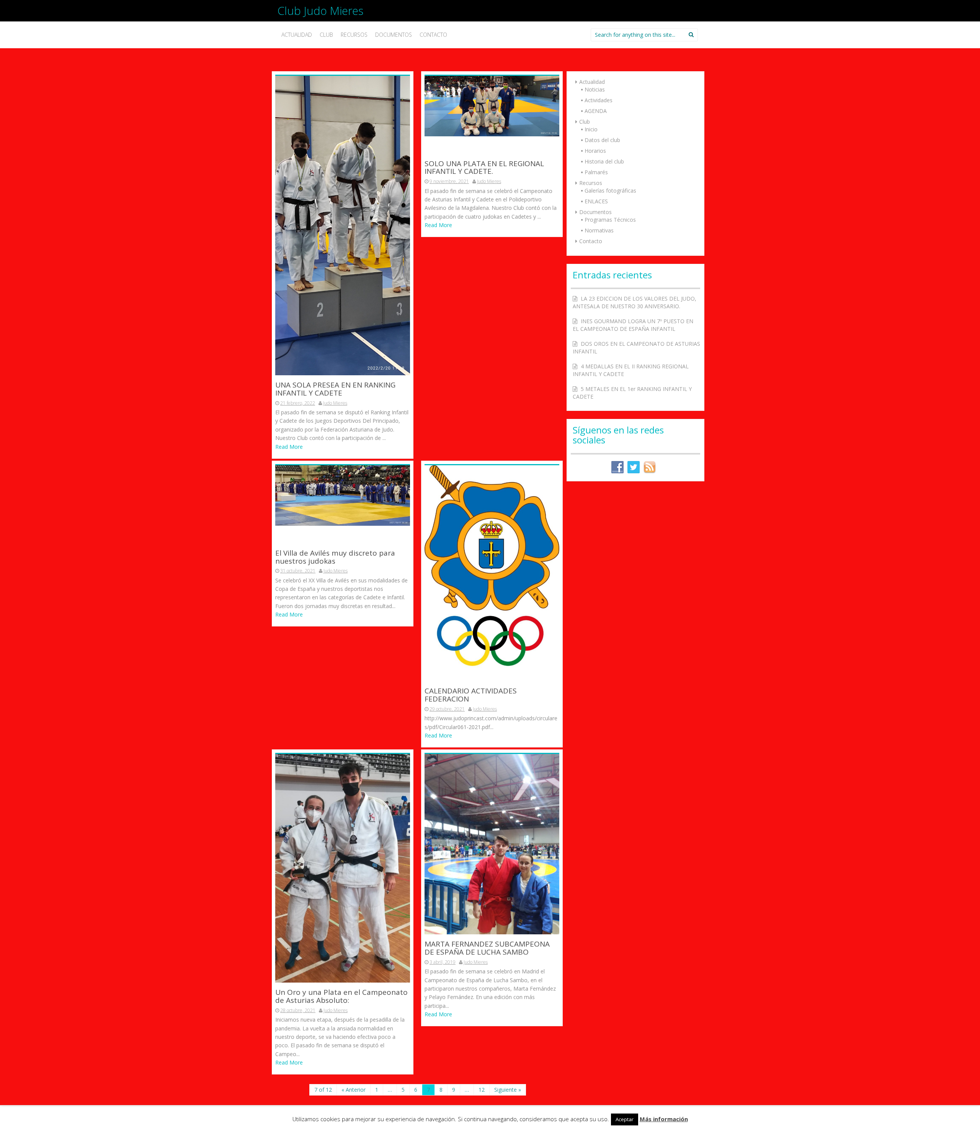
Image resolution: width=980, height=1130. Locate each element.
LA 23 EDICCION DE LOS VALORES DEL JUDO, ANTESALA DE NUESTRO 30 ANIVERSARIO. (634, 302)
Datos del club (602, 140)
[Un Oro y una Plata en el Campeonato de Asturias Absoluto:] (342, 868)
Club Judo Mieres (320, 10)
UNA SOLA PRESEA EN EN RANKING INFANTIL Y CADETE (335, 389)
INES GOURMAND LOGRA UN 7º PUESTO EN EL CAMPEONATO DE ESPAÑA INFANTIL (633, 324)
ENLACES (596, 201)
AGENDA (596, 110)
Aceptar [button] (625, 1119)
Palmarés (596, 172)
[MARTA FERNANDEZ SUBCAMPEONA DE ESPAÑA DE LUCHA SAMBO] (492, 843)
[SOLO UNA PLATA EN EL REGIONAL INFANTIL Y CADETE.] (492, 105)
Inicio (591, 129)
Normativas (599, 230)
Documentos (393, 34)
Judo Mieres (335, 403)
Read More (289, 446)
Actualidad (296, 34)
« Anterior (353, 1089)
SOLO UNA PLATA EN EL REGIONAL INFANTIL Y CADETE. (484, 168)
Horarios (595, 150)
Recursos (354, 34)
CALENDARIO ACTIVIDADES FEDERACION (471, 695)
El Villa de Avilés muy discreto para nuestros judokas (335, 557)
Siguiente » (507, 1089)
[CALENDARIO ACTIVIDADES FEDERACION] (492, 572)
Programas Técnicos (610, 219)
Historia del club (604, 161)
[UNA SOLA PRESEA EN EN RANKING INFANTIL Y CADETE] (342, 224)
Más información (664, 1119)
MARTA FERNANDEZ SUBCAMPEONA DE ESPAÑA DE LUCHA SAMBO (487, 948)
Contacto (433, 34)
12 (482, 1089)
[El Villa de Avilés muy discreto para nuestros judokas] (342, 495)
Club (326, 34)
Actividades (598, 100)
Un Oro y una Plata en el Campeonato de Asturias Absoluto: (341, 996)
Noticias (595, 89)
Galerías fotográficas (610, 190)
